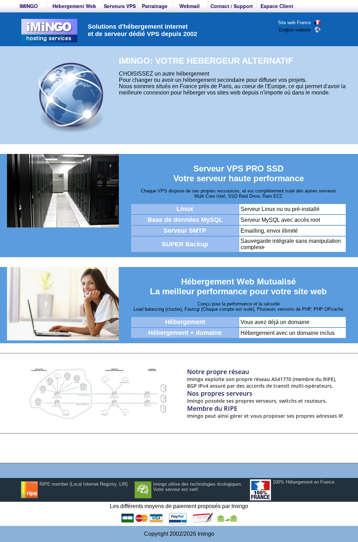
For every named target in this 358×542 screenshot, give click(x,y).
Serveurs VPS (120, 5)
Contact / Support (231, 5)
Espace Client (276, 5)
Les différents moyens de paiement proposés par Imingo (179, 506)
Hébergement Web (74, 5)
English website (295, 30)
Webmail (189, 5)
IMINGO (29, 5)
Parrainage (154, 5)
